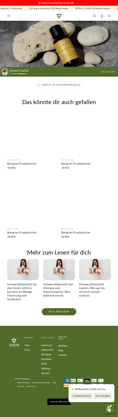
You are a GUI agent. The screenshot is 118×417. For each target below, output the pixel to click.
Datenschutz (47, 349)
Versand (20, 386)
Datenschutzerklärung (41, 382)
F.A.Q (27, 349)
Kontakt (62, 354)
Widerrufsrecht (23, 382)
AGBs (44, 363)
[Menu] (9, 16)
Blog (60, 350)
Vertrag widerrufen (59, 401)
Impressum (46, 345)
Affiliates (62, 345)
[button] (94, 16)
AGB (54, 382)
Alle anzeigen (59, 311)
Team (27, 345)
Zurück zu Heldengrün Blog (61, 85)
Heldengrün (25, 379)
